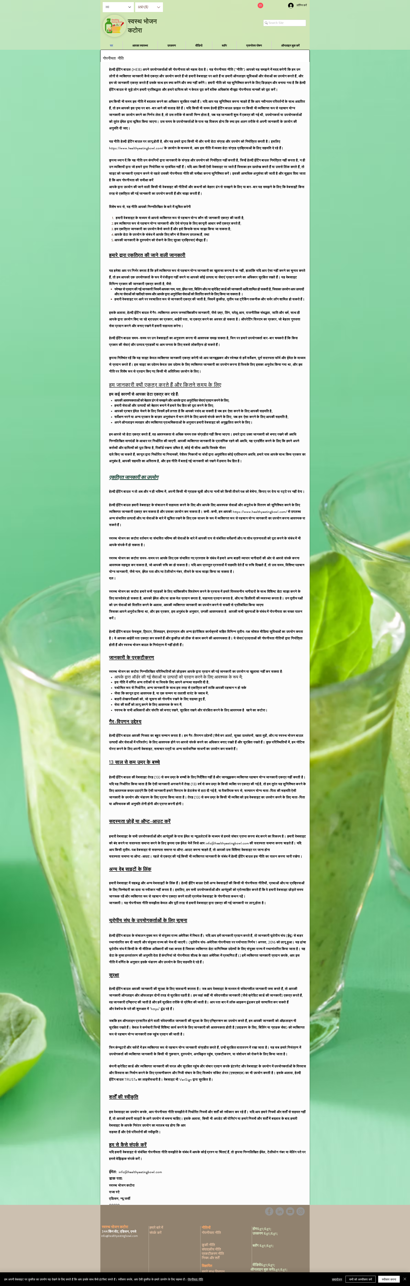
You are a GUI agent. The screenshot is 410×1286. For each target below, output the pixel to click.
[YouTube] (290, 1211)
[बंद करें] (404, 1279)
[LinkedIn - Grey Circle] (279, 1211)
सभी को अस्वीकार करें (360, 1279)
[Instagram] (300, 1211)
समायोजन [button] (337, 1279)
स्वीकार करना (389, 1279)
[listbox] (149, 7)
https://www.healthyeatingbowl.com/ (136, 148)
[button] (149, 7)
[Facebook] (269, 1211)
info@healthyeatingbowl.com (227, 843)
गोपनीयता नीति (195, 1279)
